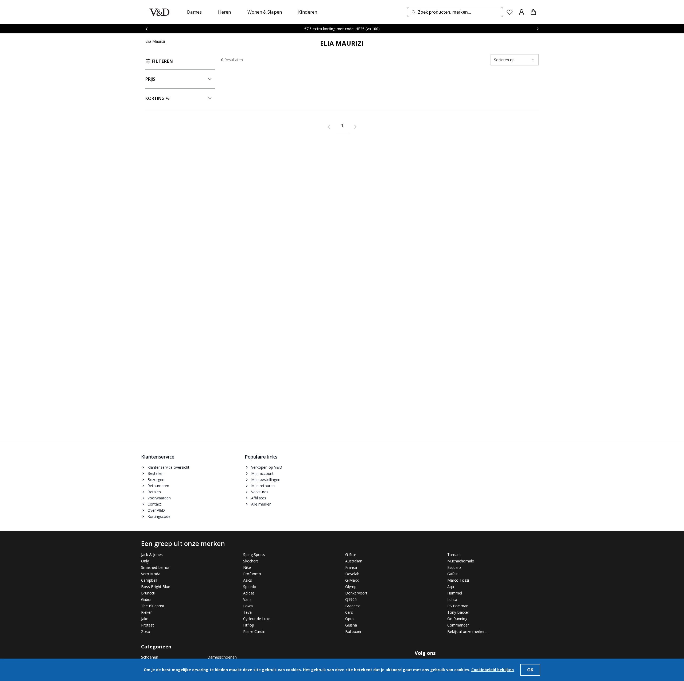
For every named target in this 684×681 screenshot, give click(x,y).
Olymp (350, 586)
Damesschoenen (222, 657)
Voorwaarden (159, 497)
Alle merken (261, 504)
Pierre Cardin (254, 631)
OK (530, 670)
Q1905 (351, 599)
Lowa (248, 605)
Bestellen (155, 473)
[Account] (521, 12)
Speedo (249, 586)
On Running (457, 618)
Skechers (251, 560)
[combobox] (455, 12)
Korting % (157, 98)
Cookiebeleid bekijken (492, 669)
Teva (247, 612)
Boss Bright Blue (155, 586)
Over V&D (156, 510)
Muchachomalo (460, 560)
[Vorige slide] (146, 28)
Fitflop (248, 625)
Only (145, 560)
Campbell (149, 580)
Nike (247, 567)
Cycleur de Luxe (256, 618)
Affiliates (258, 497)
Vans (247, 599)
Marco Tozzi (458, 580)
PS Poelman (457, 605)
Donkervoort (356, 593)
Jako (145, 618)
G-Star (350, 554)
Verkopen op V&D (266, 467)
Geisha (351, 625)
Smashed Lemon (155, 567)
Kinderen (307, 12)
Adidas (249, 593)
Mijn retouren (263, 485)
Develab (352, 573)
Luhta (452, 599)
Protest (147, 625)
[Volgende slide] (537, 28)
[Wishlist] (509, 12)
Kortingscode (158, 516)
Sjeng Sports (254, 554)
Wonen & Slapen (264, 12)
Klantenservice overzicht (168, 467)
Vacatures (259, 491)
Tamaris (454, 554)
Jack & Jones (152, 554)
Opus (349, 618)
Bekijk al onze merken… (467, 631)
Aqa (450, 586)
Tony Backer (458, 612)
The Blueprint (152, 605)
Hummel (454, 593)
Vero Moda (150, 573)
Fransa (351, 567)
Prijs (150, 79)
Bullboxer (353, 631)
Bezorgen (155, 479)
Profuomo (252, 573)
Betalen (154, 491)
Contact (154, 504)
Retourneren (158, 485)
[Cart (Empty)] (533, 12)
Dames (194, 12)
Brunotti (148, 593)
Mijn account (262, 473)
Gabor (146, 599)
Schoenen (149, 657)
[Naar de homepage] (159, 12)
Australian (353, 560)
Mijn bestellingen (265, 479)
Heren (224, 12)
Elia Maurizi (155, 41)
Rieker (146, 612)
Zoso (145, 631)
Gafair (452, 573)
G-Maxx (352, 580)
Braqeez (352, 605)
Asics (247, 580)
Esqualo (454, 567)
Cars (349, 612)
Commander (458, 625)
